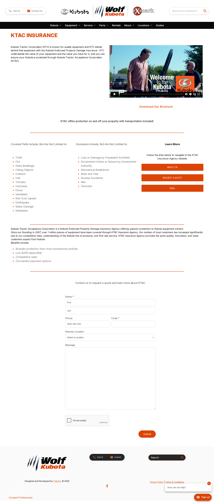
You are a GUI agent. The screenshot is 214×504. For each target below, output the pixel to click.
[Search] (182, 457)
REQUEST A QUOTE (172, 177)
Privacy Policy (156, 482)
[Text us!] (203, 497)
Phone (68, 318)
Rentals (116, 25)
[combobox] (189, 10)
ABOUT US (172, 167)
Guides (160, 25)
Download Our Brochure (156, 106)
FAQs (172, 188)
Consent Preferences (20, 497)
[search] (205, 11)
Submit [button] (147, 434)
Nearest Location (74, 331)
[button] (14, 11)
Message (70, 345)
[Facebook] (107, 486)
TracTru (57, 481)
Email (119, 318)
